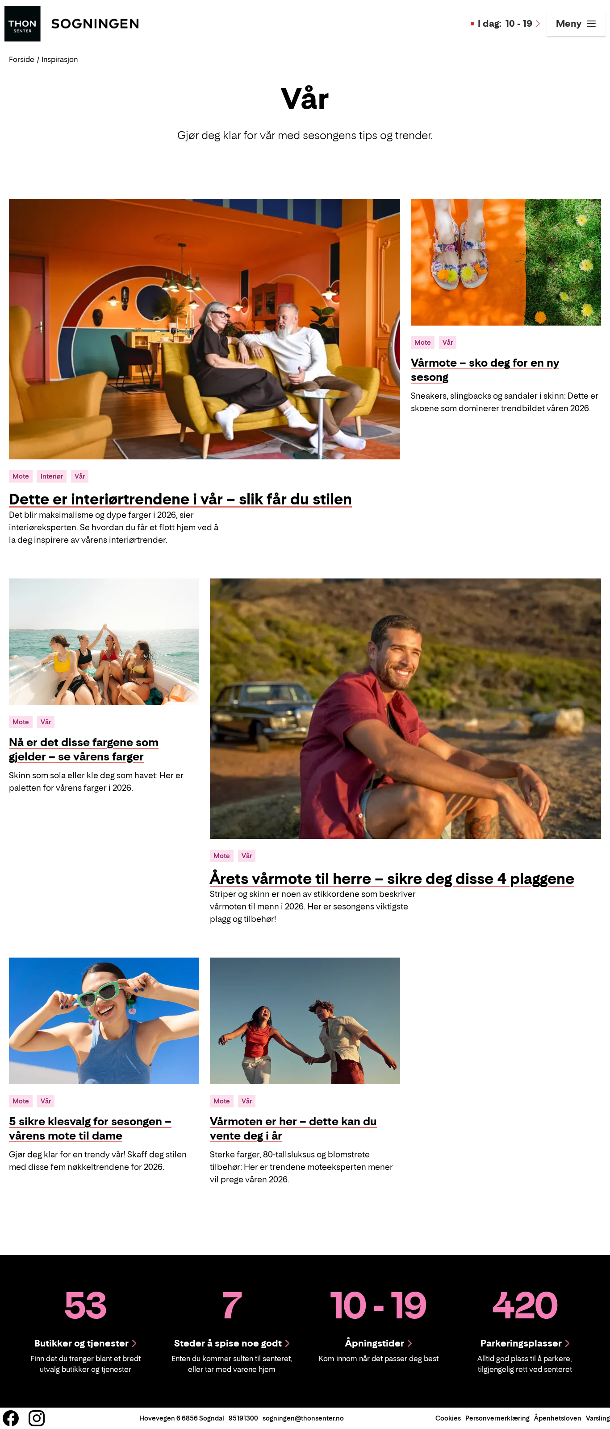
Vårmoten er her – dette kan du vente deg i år (293, 1128)
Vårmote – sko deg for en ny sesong (485, 370)
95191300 (243, 1418)
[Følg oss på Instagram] (36, 1418)
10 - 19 (505, 23)
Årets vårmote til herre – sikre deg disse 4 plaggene (392, 878)
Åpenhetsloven (557, 1418)
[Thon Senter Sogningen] (71, 22)
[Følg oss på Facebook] (10, 1418)
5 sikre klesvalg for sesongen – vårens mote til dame (90, 1128)
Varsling (598, 1418)
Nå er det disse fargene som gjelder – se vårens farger (84, 749)
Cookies (448, 1418)
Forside (21, 59)
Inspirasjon (60, 59)
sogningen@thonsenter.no (303, 1418)
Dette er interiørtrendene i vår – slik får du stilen (180, 499)
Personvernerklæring (497, 1418)
